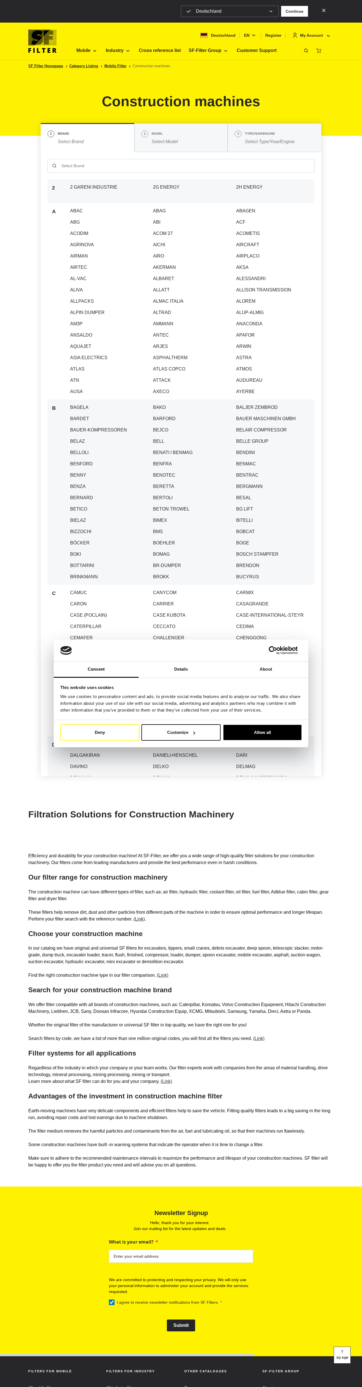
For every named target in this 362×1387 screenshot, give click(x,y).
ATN (74, 380)
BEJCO (160, 430)
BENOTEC (164, 475)
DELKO (161, 766)
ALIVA (76, 289)
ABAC (76, 210)
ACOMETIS (248, 233)
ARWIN (243, 346)
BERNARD (81, 497)
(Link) (139, 919)
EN (246, 35)
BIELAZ (78, 520)
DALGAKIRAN (85, 755)
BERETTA (163, 486)
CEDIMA (245, 626)
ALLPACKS (82, 301)
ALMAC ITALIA (168, 301)
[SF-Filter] (42, 41)
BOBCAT (245, 531)
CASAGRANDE (252, 603)
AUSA (76, 391)
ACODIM (79, 233)
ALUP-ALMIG (250, 312)
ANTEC (161, 335)
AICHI (159, 244)
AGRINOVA (82, 244)
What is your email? (131, 1242)
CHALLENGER (168, 637)
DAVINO (78, 766)
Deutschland (208, 11)
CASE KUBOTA (169, 615)
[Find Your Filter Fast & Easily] (306, 50)
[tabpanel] (181, 464)
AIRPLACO (247, 256)
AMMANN (163, 323)
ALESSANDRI (251, 278)
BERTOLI (163, 497)
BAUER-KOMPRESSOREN (98, 430)
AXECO (161, 391)
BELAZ (77, 441)
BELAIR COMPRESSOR (261, 430)
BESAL (243, 497)
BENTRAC (247, 475)
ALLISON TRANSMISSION (263, 289)
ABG (75, 222)
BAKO (159, 407)
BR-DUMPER (167, 565)
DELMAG (245, 766)
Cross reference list (160, 50)
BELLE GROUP (252, 441)
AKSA (242, 267)
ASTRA (244, 357)
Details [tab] (181, 669)
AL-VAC (78, 278)
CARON (78, 603)
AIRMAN (79, 256)
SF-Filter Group (205, 50)
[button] (294, 11)
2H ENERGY (249, 187)
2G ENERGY (166, 187)
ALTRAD (162, 312)
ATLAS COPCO (169, 369)
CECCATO (164, 626)
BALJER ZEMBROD (257, 407)
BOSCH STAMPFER (257, 554)
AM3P (76, 323)
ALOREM (245, 301)
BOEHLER (164, 542)
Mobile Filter (115, 66)
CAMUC (78, 592)
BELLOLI (79, 452)
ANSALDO (81, 335)
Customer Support (257, 50)
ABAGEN (245, 210)
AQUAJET (80, 346)
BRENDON (247, 565)
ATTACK (162, 380)
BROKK (161, 576)
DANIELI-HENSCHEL (175, 755)
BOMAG (161, 554)
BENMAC (246, 463)
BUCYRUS (247, 576)
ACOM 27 (163, 233)
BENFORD (81, 463)
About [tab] (266, 669)
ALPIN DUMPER (87, 312)
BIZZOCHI (80, 531)
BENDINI (245, 452)
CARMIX (245, 592)
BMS (158, 531)
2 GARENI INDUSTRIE (93, 187)
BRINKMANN (84, 576)
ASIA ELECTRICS (88, 357)
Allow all (262, 732)
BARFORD (164, 418)
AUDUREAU (249, 380)
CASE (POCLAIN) (88, 615)
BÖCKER (80, 542)
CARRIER (163, 603)
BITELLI (244, 520)
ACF (240, 222)
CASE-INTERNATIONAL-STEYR (270, 615)
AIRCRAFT (247, 244)
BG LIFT (244, 509)
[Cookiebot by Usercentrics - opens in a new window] (277, 650)
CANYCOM (164, 592)
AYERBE (245, 391)
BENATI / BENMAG (173, 452)
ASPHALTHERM (170, 357)
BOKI (75, 554)
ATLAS (77, 369)
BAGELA (79, 407)
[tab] (87, 137)
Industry (115, 50)
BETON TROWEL (171, 509)
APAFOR (245, 335)
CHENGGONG (251, 637)
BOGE (242, 542)
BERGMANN (249, 486)
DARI (241, 755)
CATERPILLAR (86, 626)
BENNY (78, 475)
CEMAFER (81, 637)
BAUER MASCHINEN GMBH (266, 418)
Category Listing (83, 66)
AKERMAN (164, 267)
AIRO (158, 256)
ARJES (160, 346)
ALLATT (161, 289)
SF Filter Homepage (45, 66)
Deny (100, 732)
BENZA (78, 486)
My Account (311, 35)
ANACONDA (249, 323)
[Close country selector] (323, 10)
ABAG (159, 210)
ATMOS (244, 369)
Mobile (83, 50)
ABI (156, 222)
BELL (158, 441)
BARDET (79, 418)
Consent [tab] (96, 669)
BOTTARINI (82, 565)
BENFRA (162, 463)
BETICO (78, 509)
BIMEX (160, 520)
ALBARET (163, 278)
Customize (177, 732)
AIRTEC (78, 267)
